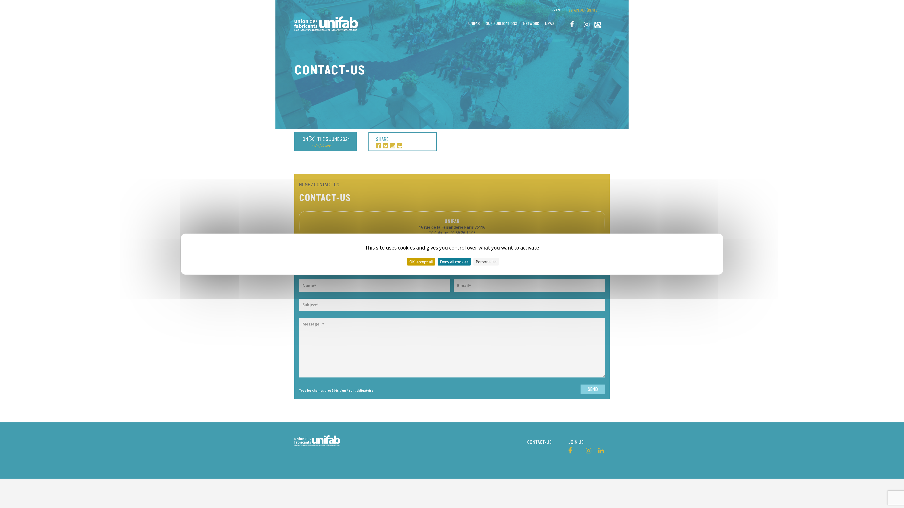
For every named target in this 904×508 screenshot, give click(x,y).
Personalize (486, 261)
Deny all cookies (454, 261)
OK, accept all (421, 261)
